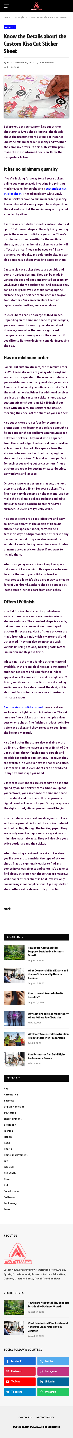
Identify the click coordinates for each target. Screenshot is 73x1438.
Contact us (26, 1417)
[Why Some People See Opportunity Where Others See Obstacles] (14, 1018)
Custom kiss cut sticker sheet (23, 707)
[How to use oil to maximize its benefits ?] (14, 998)
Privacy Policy (45, 1417)
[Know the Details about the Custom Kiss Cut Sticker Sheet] (36, 96)
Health (8, 1149)
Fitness (8, 1136)
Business (9, 1100)
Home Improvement (16, 1155)
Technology (11, 1203)
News (7, 1179)
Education (10, 1112)
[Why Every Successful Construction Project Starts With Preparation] (14, 1039)
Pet (6, 1185)
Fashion (8, 1130)
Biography (10, 1124)
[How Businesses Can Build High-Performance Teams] (14, 1059)
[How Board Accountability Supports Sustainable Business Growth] (14, 952)
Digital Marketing (14, 1106)
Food (7, 1142)
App (6, 1088)
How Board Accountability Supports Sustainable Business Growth (46, 951)
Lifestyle (10, 27)
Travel (7, 1209)
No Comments (47, 62)
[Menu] (6, 6)
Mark (9, 62)
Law (6, 1161)
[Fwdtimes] (36, 6)
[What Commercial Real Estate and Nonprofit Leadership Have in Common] (14, 975)
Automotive (11, 1094)
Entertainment (13, 1118)
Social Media (11, 1191)
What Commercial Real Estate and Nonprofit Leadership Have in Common (48, 974)
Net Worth (10, 1173)
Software (9, 1197)
